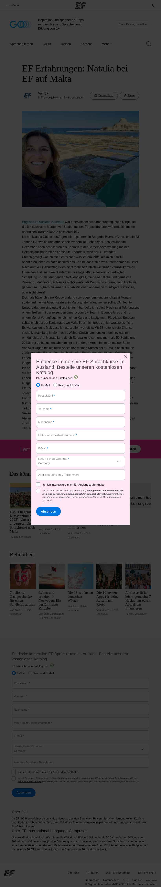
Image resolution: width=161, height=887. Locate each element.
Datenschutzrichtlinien (99, 494)
